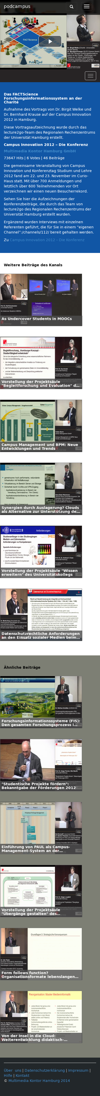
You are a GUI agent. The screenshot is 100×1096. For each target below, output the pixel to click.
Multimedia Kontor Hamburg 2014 (39, 1081)
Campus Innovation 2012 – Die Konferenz (47, 240)
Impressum (78, 1070)
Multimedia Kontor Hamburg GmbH (40, 151)
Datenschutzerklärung (45, 1070)
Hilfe (8, 1075)
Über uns (12, 1070)
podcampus (17, 6)
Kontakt (22, 1075)
